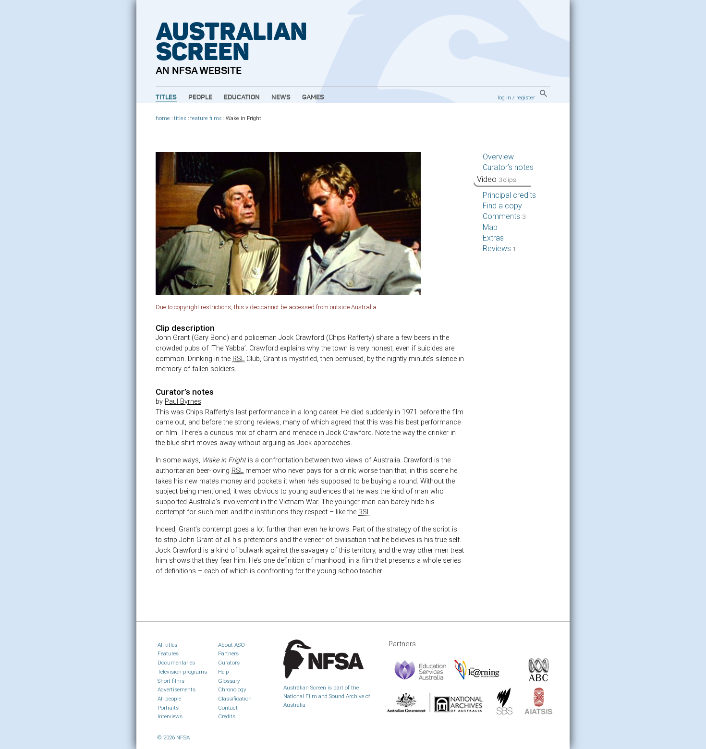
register (525, 97)
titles (180, 118)
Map (490, 227)
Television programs (182, 671)
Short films (171, 680)
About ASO (231, 644)
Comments (504, 216)
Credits (226, 716)
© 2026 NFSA (174, 737)
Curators (229, 662)
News (281, 97)
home (163, 118)
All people (169, 698)
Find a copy (502, 205)
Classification (235, 698)
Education (242, 97)
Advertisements (176, 689)
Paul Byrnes (183, 402)
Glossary (229, 680)
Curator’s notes (508, 167)
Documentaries (176, 662)
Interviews (170, 716)
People (200, 97)
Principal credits (509, 195)
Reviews (499, 248)
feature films (206, 118)
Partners (228, 653)
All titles (167, 644)
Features (168, 653)
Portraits (168, 707)
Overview (498, 156)
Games (313, 97)
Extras (493, 237)
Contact (228, 707)
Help (223, 671)
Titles (166, 97)
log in (504, 97)
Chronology (232, 689)
